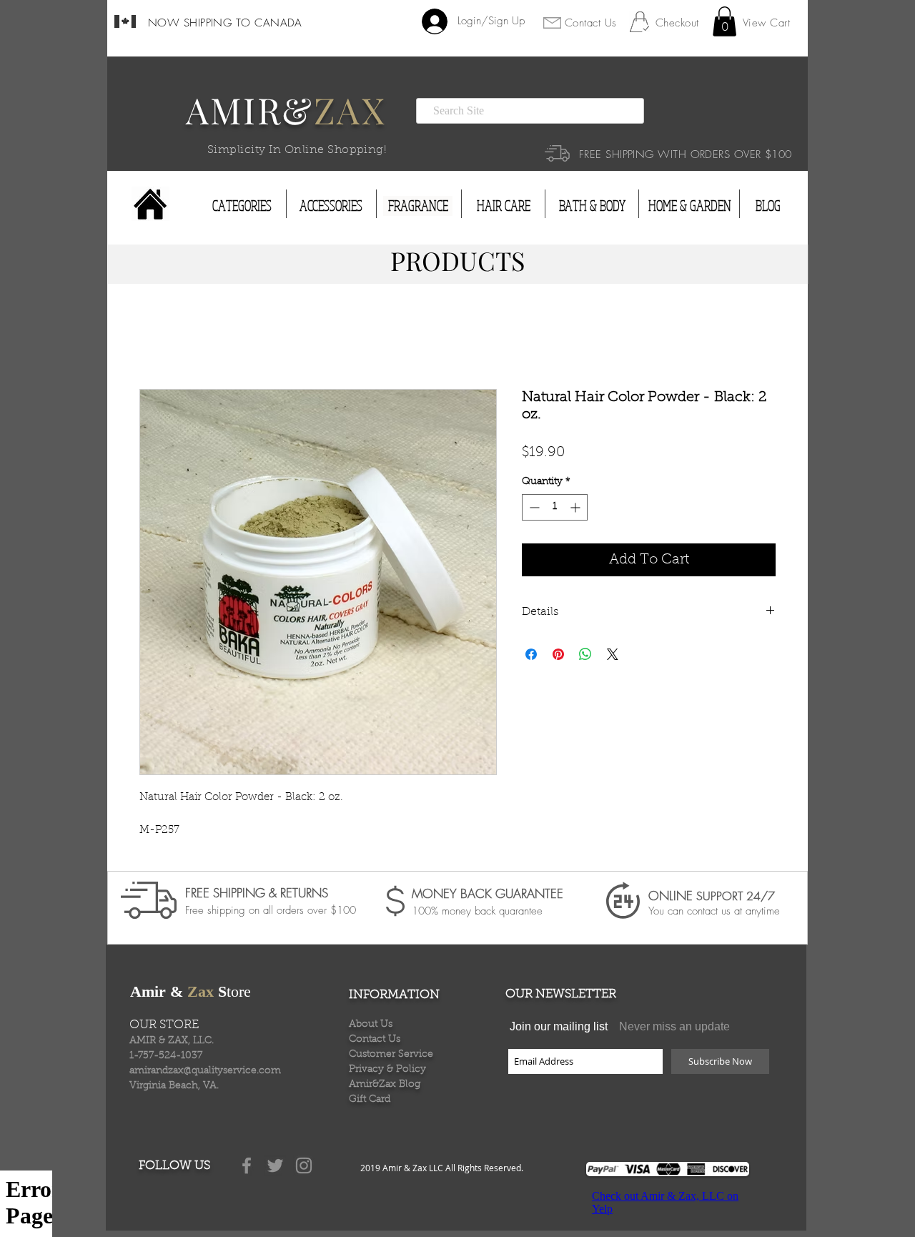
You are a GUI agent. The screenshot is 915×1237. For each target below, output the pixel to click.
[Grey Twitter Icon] (275, 1167)
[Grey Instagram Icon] (304, 1167)
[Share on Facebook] (531, 655)
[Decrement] (533, 508)
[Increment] (576, 508)
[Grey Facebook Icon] (246, 1167)
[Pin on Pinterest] (558, 655)
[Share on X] (612, 655)
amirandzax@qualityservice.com (205, 1073)
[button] (724, 21)
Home (155, 339)
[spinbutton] (555, 508)
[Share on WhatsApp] (585, 655)
